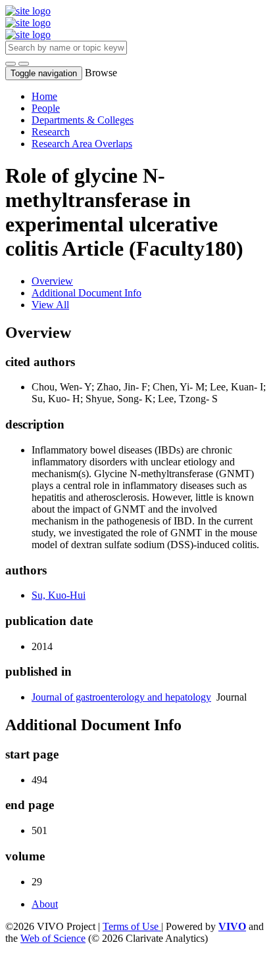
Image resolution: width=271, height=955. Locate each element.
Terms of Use (132, 926)
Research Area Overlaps (82, 143)
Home (44, 96)
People (46, 108)
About (45, 904)
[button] (10, 64)
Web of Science (53, 938)
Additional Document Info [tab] (86, 292)
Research (51, 131)
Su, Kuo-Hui (59, 595)
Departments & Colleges (83, 120)
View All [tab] (50, 304)
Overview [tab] (52, 281)
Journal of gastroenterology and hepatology (121, 697)
